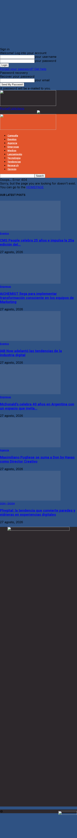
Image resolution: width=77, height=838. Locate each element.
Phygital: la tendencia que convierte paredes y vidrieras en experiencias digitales (37, 512)
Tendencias (14, 161)
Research (13, 165)
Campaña (12, 135)
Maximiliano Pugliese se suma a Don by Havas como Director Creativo (37, 459)
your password (45, 61)
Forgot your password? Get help (23, 69)
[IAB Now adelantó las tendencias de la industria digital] (30, 340)
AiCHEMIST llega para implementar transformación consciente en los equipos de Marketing (37, 298)
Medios (11, 150)
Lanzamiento (14, 154)
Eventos (11, 139)
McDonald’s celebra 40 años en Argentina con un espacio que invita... (37, 406)
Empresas (13, 146)
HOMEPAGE (35, 187)
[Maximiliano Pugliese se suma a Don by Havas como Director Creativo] (30, 446)
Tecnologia (13, 158)
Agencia (12, 143)
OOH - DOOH (7, 503)
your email (42, 80)
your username (45, 57)
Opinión (11, 169)
